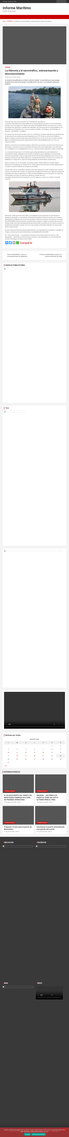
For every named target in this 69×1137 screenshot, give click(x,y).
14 (43, 752)
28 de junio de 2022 (10, 77)
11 (17, 752)
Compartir (26, 242)
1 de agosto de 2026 (42, 802)
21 (43, 756)
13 (34, 752)
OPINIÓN (7, 67)
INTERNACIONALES (12, 772)
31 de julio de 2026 (9, 831)
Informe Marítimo (17, 8)
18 (17, 756)
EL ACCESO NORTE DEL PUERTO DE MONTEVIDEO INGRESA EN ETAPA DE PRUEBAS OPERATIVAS (18, 797)
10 (8, 752)
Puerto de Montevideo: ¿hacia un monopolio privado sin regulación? (17, 255)
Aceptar (27, 1134)
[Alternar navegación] (5, 17)
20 (34, 756)
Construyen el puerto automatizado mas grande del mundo (50, 828)
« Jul (5, 766)
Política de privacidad (38, 1134)
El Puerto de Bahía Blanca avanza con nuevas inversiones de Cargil (51, 255)
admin (19, 77)
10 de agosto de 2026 (10, 802)
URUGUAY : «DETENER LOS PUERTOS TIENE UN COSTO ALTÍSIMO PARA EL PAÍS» (47, 797)
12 (26, 752)
